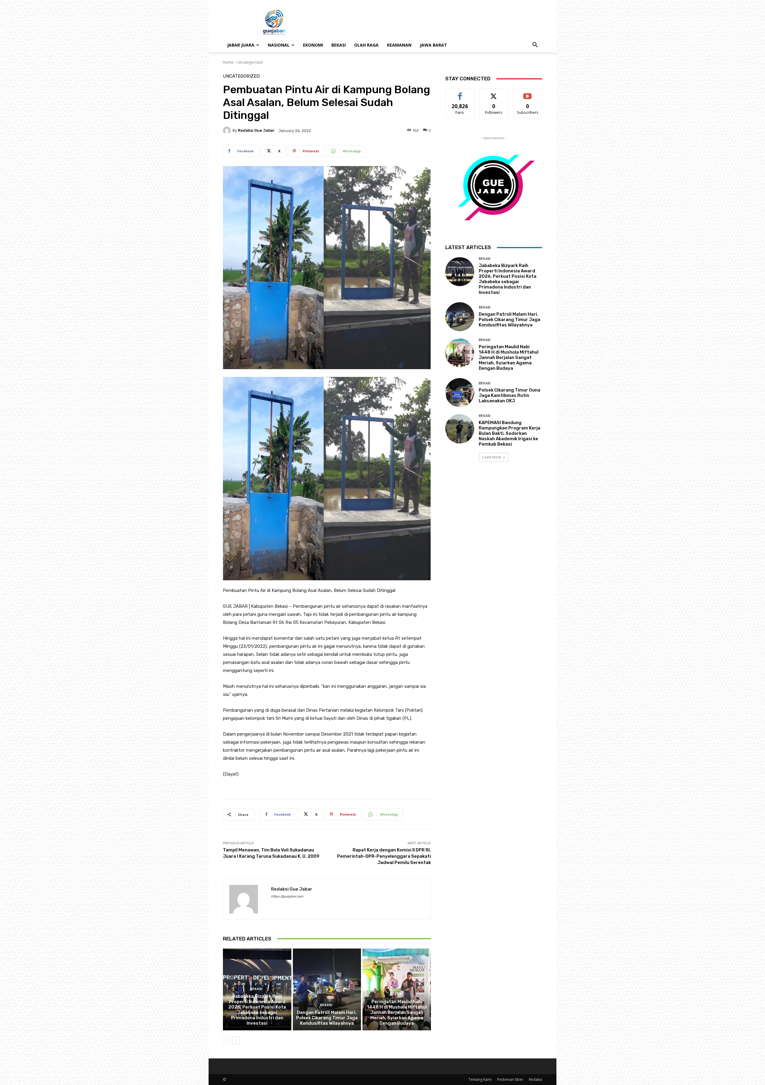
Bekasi (338, 45)
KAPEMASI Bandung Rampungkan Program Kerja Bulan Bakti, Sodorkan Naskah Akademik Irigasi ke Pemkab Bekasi (509, 433)
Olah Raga (366, 45)
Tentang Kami (480, 1079)
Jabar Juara (240, 45)
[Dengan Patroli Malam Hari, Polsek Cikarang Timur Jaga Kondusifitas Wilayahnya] (327, 989)
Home (228, 62)
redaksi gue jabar (256, 130)
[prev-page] (226, 1040)
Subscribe (527, 93)
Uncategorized (249, 62)
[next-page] (236, 1040)
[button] (535, 45)
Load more (491, 457)
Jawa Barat (433, 45)
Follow (494, 93)
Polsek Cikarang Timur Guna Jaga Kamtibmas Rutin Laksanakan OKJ (509, 395)
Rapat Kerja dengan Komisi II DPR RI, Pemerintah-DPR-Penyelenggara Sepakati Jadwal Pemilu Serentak (384, 856)
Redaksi (535, 1079)
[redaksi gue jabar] (227, 130)
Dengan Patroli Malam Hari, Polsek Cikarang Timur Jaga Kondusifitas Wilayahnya (327, 1018)
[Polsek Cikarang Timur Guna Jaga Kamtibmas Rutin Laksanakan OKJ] (459, 392)
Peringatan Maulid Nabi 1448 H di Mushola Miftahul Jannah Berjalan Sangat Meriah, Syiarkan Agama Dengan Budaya (397, 1012)
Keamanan (399, 45)
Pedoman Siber (510, 1079)
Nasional (279, 45)
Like (460, 93)
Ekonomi (313, 45)
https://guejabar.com (287, 896)
